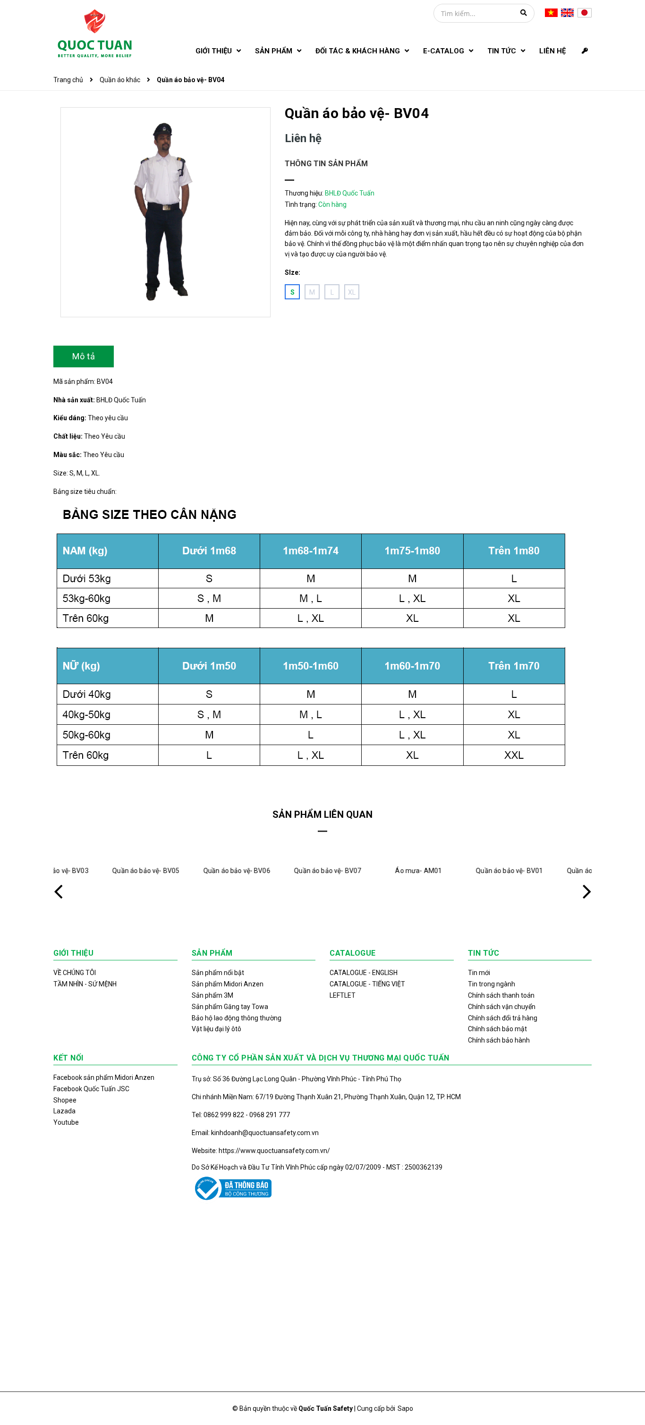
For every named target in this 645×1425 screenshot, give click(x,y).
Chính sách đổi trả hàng (502, 1018)
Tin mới (479, 972)
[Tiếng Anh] (567, 12)
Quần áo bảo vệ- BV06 (186, 870)
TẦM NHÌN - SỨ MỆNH (85, 984)
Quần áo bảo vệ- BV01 (458, 870)
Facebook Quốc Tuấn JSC (91, 1089)
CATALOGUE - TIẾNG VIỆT (367, 984)
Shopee (64, 1100)
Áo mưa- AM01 (368, 870)
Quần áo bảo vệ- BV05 (95, 870)
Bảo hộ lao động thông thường (236, 1018)
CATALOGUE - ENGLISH (364, 972)
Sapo (405, 1408)
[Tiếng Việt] (551, 12)
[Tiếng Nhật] (584, 12)
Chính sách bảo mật (497, 1029)
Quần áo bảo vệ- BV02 (550, 870)
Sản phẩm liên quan (322, 814)
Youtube (66, 1122)
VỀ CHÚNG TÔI (74, 972)
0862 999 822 (225, 1115)
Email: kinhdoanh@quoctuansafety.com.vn (255, 1133)
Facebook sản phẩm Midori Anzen (103, 1077)
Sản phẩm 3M (212, 995)
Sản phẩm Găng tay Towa (230, 1006)
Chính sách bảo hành (499, 1040)
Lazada (64, 1111)
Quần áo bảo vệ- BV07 (277, 870)
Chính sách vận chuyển (501, 1006)
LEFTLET (343, 995)
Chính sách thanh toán (501, 995)
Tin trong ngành (491, 984)
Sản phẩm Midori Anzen (227, 984)
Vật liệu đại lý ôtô (216, 1029)
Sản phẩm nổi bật (218, 972)
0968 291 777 (269, 1115)
